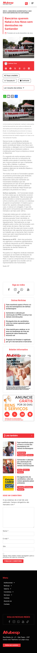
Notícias (7, 586)
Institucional (8, 583)
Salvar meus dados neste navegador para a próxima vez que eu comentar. (18, 556)
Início (5, 11)
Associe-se (8, 601)
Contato (7, 604)
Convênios (7, 592)
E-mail (6, 538)
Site (4, 546)
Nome (5, 531)
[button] (32, 3)
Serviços (7, 595)
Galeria (6, 589)
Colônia (6, 598)
